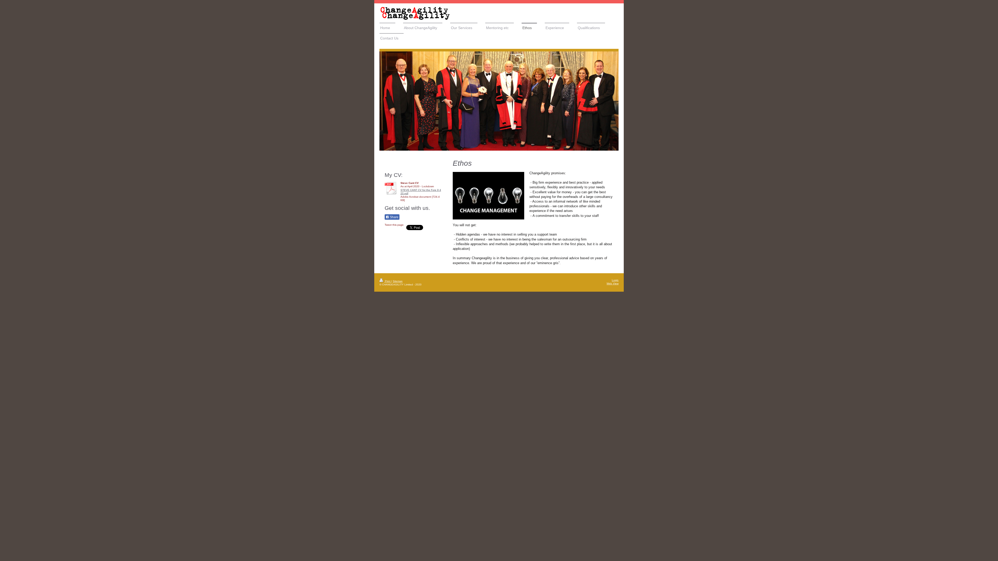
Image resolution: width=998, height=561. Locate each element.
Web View (613, 283)
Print (387, 281)
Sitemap (398, 281)
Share (393, 217)
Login (615, 280)
